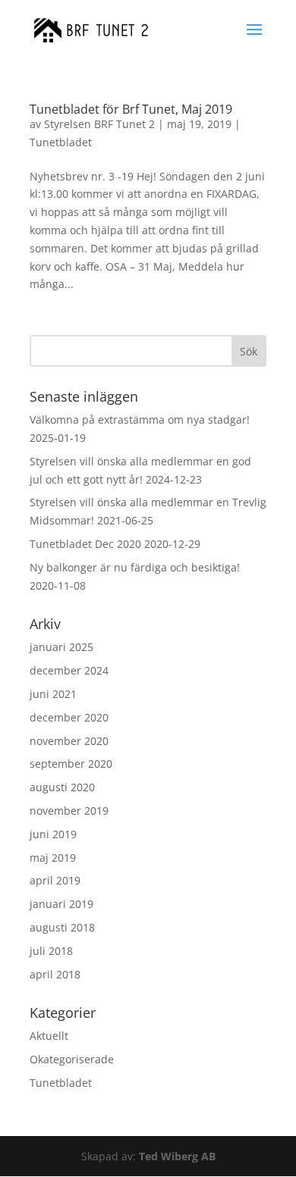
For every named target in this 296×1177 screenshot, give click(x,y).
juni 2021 (53, 694)
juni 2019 (53, 834)
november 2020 (69, 741)
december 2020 (69, 717)
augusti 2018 (62, 927)
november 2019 (69, 810)
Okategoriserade (72, 1059)
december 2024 (69, 670)
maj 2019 (53, 857)
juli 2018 (51, 951)
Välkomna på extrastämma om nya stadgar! (140, 419)
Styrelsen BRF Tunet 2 (99, 124)
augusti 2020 (62, 787)
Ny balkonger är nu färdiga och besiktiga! (135, 567)
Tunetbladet (61, 142)
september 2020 (71, 763)
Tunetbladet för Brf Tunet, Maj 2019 (131, 109)
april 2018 (55, 974)
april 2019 (55, 880)
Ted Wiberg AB (177, 1156)
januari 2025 (61, 647)
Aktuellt (49, 1035)
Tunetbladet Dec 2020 (85, 544)
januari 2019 (61, 904)
